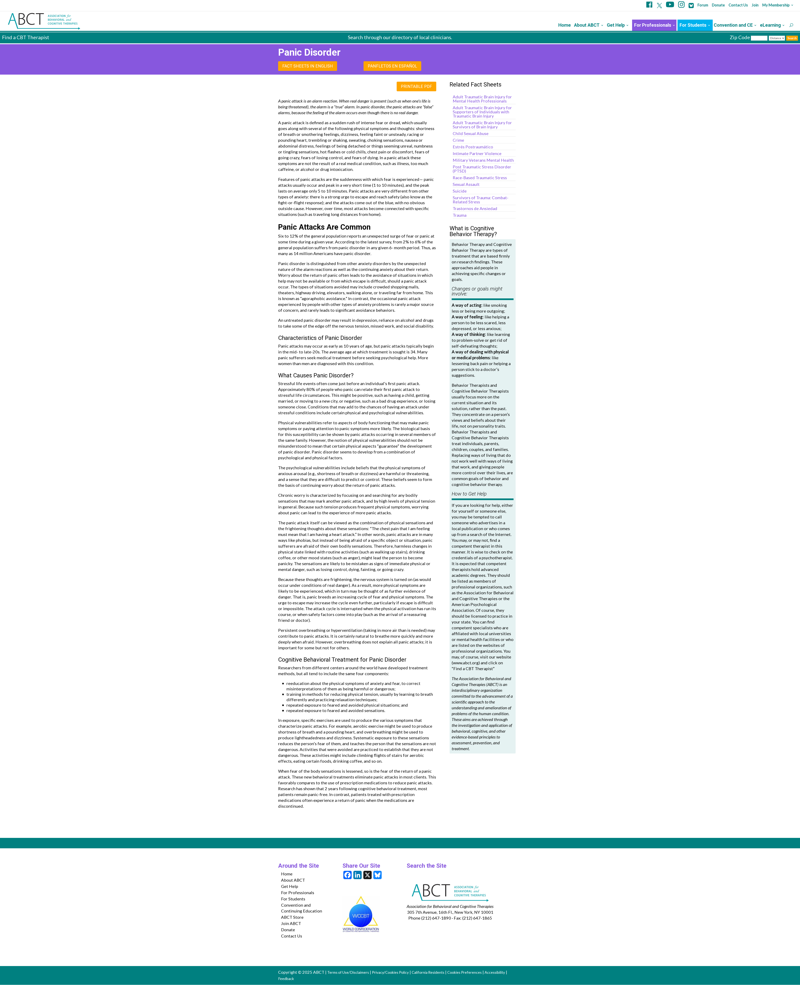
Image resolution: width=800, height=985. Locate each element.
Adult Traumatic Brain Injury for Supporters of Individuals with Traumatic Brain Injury (482, 111)
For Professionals (652, 26)
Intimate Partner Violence (477, 153)
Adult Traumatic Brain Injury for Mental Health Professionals (482, 98)
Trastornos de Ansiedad (475, 208)
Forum (703, 5)
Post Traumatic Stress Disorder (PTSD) (482, 168)
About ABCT (587, 26)
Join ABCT (291, 923)
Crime (458, 140)
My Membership (776, 5)
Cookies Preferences (464, 972)
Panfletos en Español (392, 66)
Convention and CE (733, 26)
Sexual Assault (466, 184)
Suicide (460, 190)
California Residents (428, 972)
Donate (718, 5)
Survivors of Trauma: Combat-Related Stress (480, 199)
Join (755, 5)
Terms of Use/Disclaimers (348, 972)
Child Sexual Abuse (471, 133)
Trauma (459, 215)
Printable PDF (416, 86)
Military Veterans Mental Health (483, 160)
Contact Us (738, 5)
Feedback (286, 978)
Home (564, 26)
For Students (693, 26)
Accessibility (495, 972)
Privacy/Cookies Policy (390, 972)
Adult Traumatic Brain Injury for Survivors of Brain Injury (482, 124)
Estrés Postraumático (473, 146)
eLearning (770, 26)
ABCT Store (292, 917)
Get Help (616, 26)
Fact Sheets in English (307, 66)
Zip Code (740, 37)
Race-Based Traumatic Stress (480, 177)
